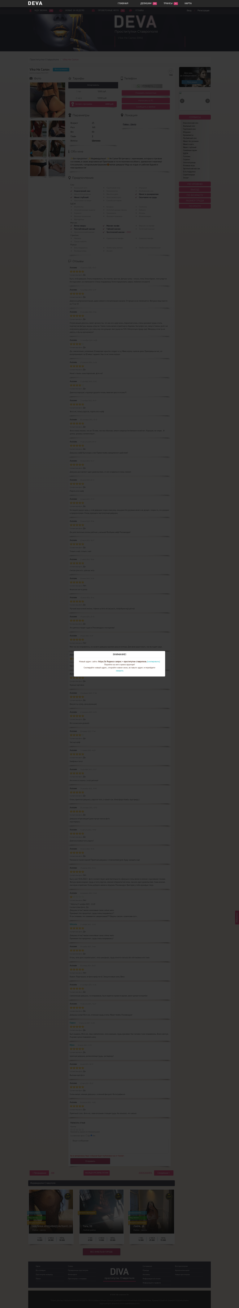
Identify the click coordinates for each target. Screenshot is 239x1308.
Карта (188, 3)
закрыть (119, 671)
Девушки (145, 3)
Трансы (168, 3)
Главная (123, 3)
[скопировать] (153, 662)
